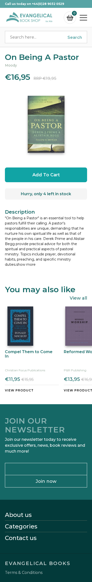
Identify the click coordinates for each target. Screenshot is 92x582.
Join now (46, 481)
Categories (21, 526)
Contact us (21, 538)
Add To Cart (46, 175)
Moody (11, 65)
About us (18, 515)
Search (74, 37)
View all (78, 297)
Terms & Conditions (23, 573)
